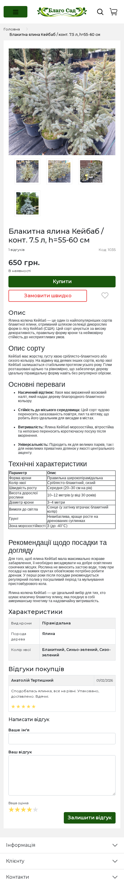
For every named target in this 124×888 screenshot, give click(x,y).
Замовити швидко (48, 296)
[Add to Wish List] (105, 295)
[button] (15, 11)
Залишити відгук (90, 818)
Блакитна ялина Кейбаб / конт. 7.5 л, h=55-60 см (55, 34)
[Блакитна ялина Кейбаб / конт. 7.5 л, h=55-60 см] (62, 101)
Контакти (17, 877)
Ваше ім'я (18, 729)
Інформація (21, 845)
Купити (62, 281)
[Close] (104, 863)
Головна (12, 29)
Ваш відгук (20, 751)
